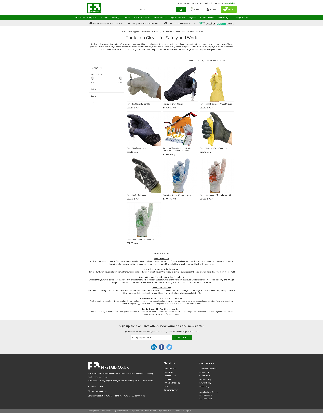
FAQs (166, 386)
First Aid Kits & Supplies (86, 17)
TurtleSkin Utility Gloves (136, 195)
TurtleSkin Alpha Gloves (136, 148)
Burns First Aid (160, 17)
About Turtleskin (161, 258)
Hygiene (192, 17)
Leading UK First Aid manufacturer (144, 23)
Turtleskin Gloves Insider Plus (139, 104)
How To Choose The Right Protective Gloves (161, 309)
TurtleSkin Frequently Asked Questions (161, 269)
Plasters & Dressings (110, 17)
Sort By (201, 60)
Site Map (167, 379)
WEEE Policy (204, 386)
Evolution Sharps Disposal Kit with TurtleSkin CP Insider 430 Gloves (177, 149)
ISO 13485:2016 (205, 395)
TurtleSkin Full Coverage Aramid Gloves (216, 104)
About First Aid (170, 368)
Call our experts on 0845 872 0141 (189, 3)
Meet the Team (170, 376)
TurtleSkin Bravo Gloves (173, 104)
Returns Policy (205, 383)
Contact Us (168, 372)
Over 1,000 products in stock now (182, 23)
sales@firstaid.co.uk (99, 391)
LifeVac (127, 17)
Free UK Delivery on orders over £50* (107, 23)
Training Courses (240, 17)
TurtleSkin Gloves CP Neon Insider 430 (215, 195)
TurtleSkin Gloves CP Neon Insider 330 (179, 195)
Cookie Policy (204, 376)
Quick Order (208, 3)
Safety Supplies (207, 17)
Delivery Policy (205, 379)
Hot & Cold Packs (142, 17)
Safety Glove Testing (161, 288)
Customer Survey (171, 390)
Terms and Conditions (208, 368)
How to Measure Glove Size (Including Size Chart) (161, 277)
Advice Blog (223, 17)
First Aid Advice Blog (172, 383)
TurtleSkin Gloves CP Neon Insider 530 (142, 239)
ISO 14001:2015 (205, 398)
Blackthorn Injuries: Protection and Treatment (161, 298)
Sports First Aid (178, 17)
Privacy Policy (204, 372)
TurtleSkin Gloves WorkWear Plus (213, 148)
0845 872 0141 (97, 386)
